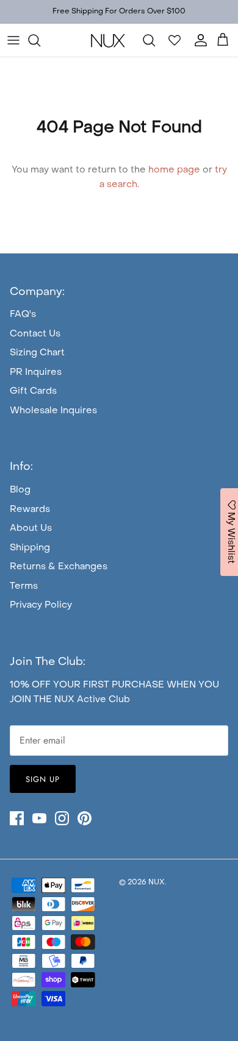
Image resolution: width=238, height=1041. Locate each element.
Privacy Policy (41, 605)
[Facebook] (17, 818)
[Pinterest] (85, 818)
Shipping (30, 548)
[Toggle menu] (13, 40)
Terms (24, 586)
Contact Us (35, 334)
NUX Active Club (92, 699)
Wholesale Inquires (53, 411)
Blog (20, 490)
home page (174, 170)
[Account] (197, 40)
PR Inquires (36, 372)
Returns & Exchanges (58, 567)
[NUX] (108, 40)
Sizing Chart (37, 353)
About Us (31, 528)
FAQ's (23, 314)
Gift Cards (33, 391)
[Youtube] (39, 818)
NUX (156, 882)
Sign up (43, 779)
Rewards (30, 509)
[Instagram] (62, 818)
